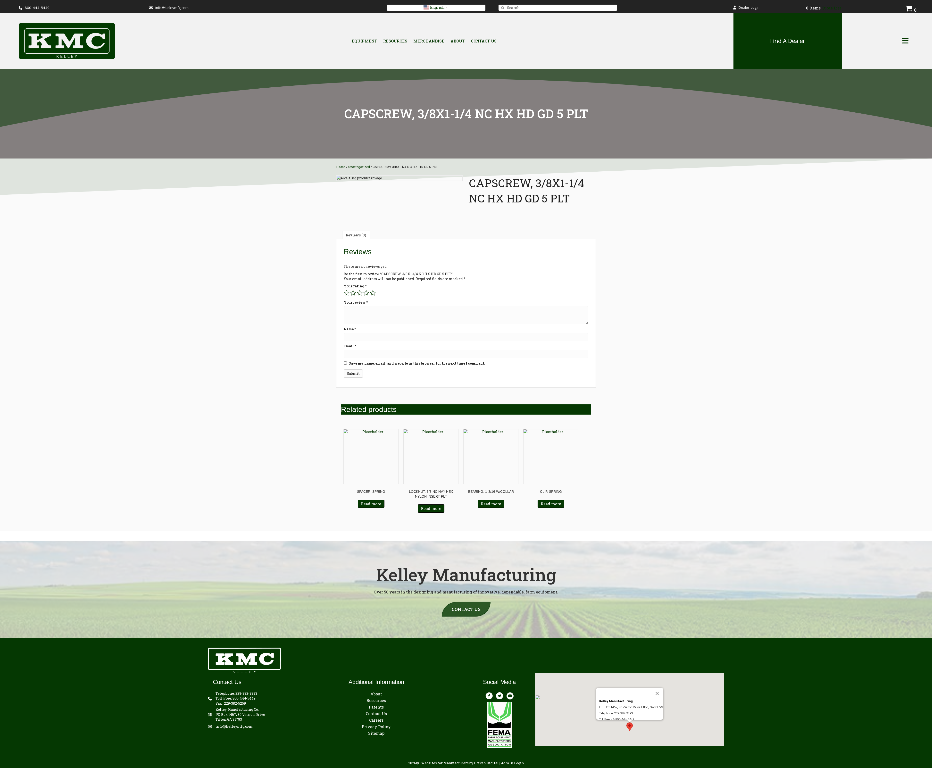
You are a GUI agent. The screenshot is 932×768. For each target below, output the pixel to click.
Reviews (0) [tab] (356, 235)
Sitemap (376, 733)
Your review (356, 302)
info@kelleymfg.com (172, 7)
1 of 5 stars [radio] (347, 293)
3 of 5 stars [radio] (360, 293)
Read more (371, 503)
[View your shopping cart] (909, 8)
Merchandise (428, 40)
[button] (746, 7)
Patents (376, 707)
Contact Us (484, 40)
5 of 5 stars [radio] (373, 293)
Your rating (355, 286)
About (457, 40)
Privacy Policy (376, 726)
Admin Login (512, 763)
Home (340, 167)
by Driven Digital (460, 763)
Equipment (364, 40)
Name (350, 329)
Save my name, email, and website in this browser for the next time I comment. (417, 363)
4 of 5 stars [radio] (366, 293)
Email (350, 346)
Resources (395, 40)
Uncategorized (359, 167)
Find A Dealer (787, 41)
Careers (376, 720)
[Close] (657, 693)
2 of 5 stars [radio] (353, 293)
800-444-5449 (244, 698)
